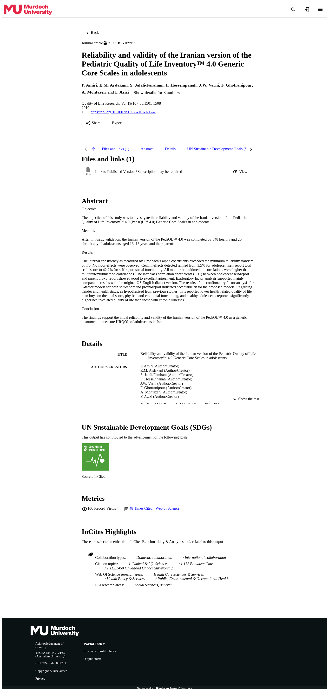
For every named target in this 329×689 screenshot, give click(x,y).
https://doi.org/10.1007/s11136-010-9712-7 (123, 112)
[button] (240, 171)
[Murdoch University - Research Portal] (28, 9)
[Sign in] (307, 9)
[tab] (115, 149)
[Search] (293, 9)
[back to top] (93, 149)
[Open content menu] (320, 9)
